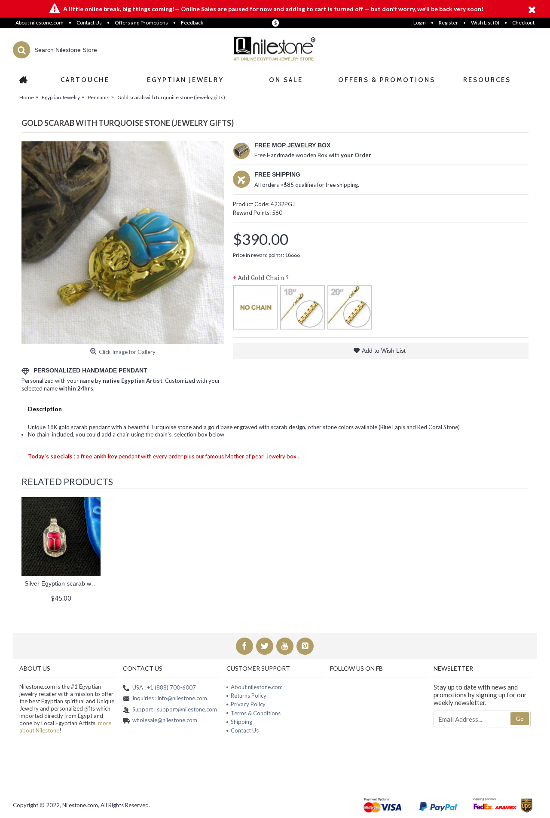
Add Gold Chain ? (263, 278)
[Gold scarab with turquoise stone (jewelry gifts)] (122, 242)
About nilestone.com (257, 687)
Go (520, 718)
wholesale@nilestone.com (164, 720)
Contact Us (245, 730)
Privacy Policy (248, 704)
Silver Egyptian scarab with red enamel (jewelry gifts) (62, 583)
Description (45, 408)
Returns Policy (248, 695)
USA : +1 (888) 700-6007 (164, 687)
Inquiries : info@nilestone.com (169, 698)
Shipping (241, 721)
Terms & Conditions (256, 713)
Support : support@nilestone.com (174, 709)
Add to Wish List (384, 350)
